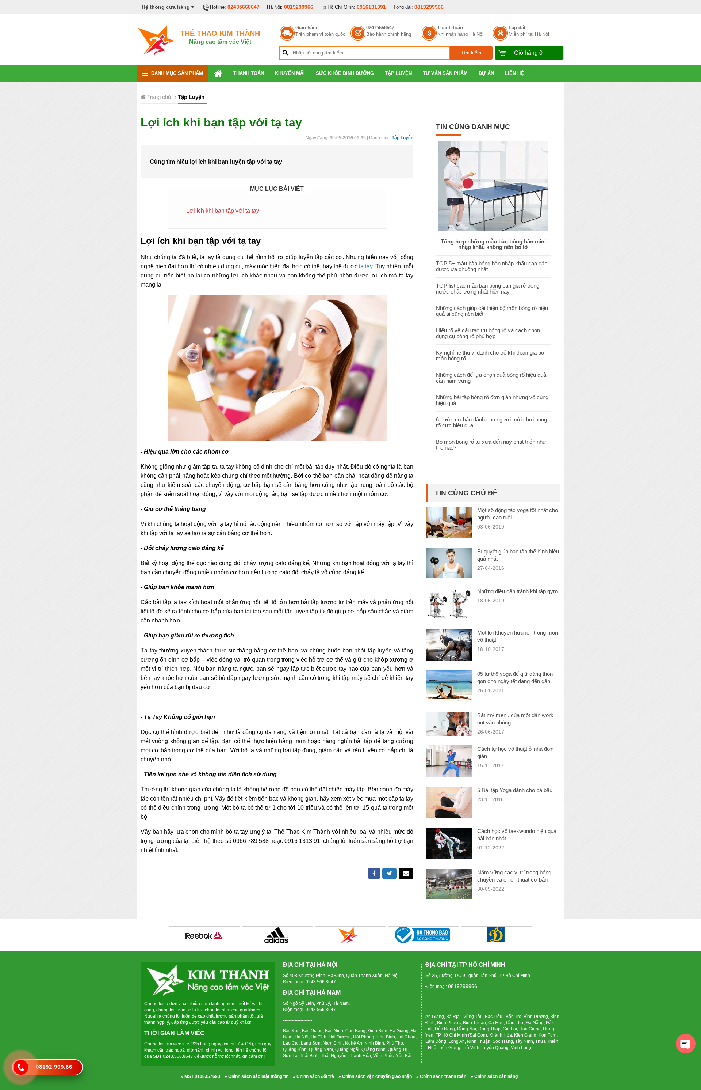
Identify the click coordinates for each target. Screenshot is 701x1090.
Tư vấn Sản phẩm (445, 73)
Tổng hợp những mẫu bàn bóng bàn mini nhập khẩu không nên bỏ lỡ (493, 244)
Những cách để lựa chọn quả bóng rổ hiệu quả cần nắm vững (491, 378)
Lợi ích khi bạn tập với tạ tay (222, 211)
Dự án (486, 73)
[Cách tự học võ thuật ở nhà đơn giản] (449, 763)
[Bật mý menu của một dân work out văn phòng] (449, 723)
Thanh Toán (248, 73)
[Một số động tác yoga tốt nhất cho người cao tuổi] (449, 522)
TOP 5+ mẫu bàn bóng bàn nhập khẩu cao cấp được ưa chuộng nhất (491, 266)
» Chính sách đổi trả (313, 1076)
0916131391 (371, 7)
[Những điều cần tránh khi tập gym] (449, 603)
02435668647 (243, 7)
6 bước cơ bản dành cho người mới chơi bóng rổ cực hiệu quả (491, 422)
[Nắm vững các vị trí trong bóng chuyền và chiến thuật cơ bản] (449, 884)
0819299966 (298, 7)
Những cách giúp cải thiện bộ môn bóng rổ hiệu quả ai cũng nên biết (492, 311)
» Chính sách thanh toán (441, 1076)
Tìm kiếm (471, 53)
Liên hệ (514, 73)
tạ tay (365, 266)
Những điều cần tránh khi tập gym (517, 591)
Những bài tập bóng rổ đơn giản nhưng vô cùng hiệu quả (492, 400)
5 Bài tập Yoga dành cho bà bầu (514, 790)
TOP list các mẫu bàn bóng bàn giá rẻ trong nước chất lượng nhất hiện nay (487, 289)
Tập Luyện (398, 73)
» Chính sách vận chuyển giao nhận (375, 1076)
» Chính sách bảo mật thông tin (256, 1076)
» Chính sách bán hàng (494, 1076)
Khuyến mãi (290, 73)
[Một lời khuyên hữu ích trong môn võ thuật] (449, 644)
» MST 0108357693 (200, 1076)
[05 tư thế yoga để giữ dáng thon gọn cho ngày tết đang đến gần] (449, 687)
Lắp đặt (517, 27)
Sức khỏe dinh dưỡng (345, 73)
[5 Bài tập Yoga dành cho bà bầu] (449, 802)
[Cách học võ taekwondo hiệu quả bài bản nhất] (449, 845)
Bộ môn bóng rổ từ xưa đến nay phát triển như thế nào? (491, 445)
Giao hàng (307, 27)
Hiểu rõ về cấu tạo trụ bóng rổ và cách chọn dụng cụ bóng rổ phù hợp (488, 333)
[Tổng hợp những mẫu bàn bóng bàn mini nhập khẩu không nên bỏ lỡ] (493, 185)
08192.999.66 (54, 1067)
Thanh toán (450, 27)
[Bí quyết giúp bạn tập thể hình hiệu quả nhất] (449, 563)
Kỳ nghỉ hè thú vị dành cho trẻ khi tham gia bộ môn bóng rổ (490, 355)
